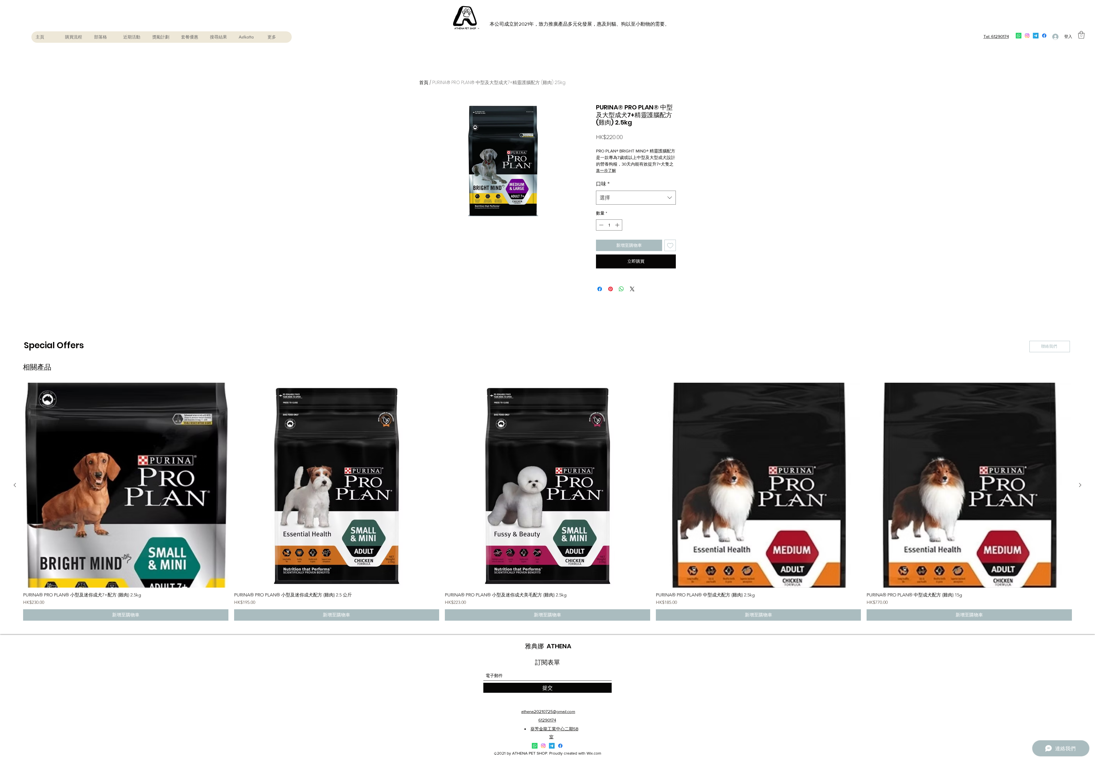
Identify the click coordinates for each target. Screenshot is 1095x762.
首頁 (423, 82)
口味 (603, 183)
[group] (547, 501)
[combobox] (636, 198)
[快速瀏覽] (125, 485)
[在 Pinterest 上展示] (610, 289)
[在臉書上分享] (599, 289)
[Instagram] (1027, 35)
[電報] (1036, 35)
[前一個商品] (14, 485)
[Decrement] (601, 225)
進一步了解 (606, 170)
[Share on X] (632, 289)
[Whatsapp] (1018, 35)
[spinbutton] (609, 225)
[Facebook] (1044, 35)
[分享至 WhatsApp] (621, 289)
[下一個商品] (1080, 485)
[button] (1081, 34)
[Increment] (618, 225)
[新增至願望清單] (670, 245)
